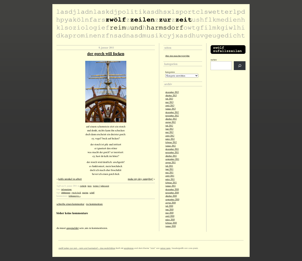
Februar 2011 (171, 182)
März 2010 (170, 219)
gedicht (83, 185)
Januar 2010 (170, 226)
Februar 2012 (171, 142)
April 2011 (169, 175)
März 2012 (170, 138)
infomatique (66, 189)
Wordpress (129, 248)
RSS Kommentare (94, 204)
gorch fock (76, 192)
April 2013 (169, 105)
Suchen (214, 59)
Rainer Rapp (165, 248)
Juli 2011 (169, 165)
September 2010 (172, 199)
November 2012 (172, 115)
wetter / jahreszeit (101, 185)
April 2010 (169, 216)
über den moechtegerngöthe (177, 55)
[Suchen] (240, 65)
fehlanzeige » (75, 195)
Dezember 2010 (172, 189)
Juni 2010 (169, 209)
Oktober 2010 (171, 195)
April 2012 (169, 135)
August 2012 (170, 122)
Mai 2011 (169, 172)
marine (85, 192)
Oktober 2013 (171, 95)
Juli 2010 (169, 205)
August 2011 (170, 162)
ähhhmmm (65, 192)
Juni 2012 (169, 128)
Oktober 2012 (171, 118)
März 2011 (170, 179)
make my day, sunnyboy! (140, 179)
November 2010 (172, 192)
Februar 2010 (171, 222)
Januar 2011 (170, 185)
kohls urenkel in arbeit (70, 179)
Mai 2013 (169, 102)
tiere (90, 185)
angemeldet (72, 228)
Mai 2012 (169, 132)
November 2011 (172, 152)
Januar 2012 (170, 145)
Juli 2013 (169, 98)
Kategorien (170, 71)
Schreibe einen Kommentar (70, 204)
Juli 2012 (169, 125)
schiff (92, 192)
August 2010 (170, 202)
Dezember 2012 (172, 112)
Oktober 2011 (171, 155)
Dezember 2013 (172, 92)
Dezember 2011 (172, 149)
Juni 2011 (169, 169)
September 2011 (172, 159)
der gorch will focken (105, 54)
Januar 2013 (170, 108)
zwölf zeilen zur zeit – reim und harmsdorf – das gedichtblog (87, 248)
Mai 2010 (169, 212)
